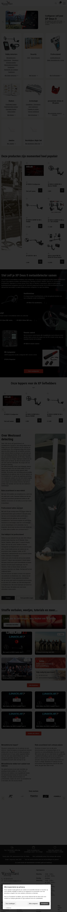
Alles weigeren (33, 903)
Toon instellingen (10, 903)
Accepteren (44, 903)
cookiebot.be (8, 907)
